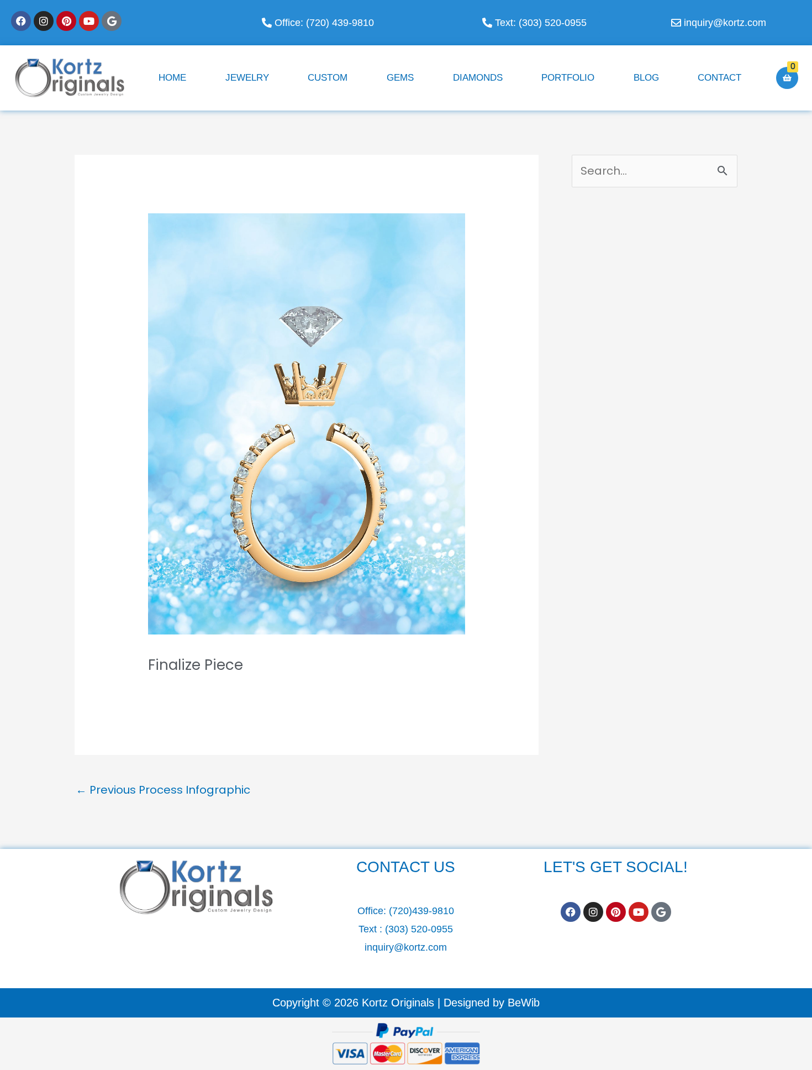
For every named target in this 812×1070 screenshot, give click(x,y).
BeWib (524, 1002)
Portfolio (567, 77)
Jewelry (247, 77)
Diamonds (478, 77)
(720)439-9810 (421, 910)
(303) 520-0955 (419, 929)
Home (172, 77)
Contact (719, 77)
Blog (646, 77)
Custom (327, 77)
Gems (400, 77)
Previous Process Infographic (163, 790)
